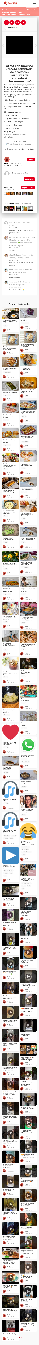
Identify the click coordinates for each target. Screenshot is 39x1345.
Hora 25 (14, 835)
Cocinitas (12, 270)
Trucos (5, 325)
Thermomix (9, 189)
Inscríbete (31, 10)
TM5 (5, 875)
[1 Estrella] (6, 149)
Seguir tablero (27, 188)
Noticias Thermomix (27, 852)
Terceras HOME (25, 761)
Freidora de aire (26, 847)
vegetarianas (25, 323)
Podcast (6, 747)
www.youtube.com (14, 27)
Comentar (29, 179)
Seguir (30, 159)
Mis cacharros (25, 849)
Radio (11, 838)
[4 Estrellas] (11, 149)
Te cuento (24, 759)
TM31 (11, 873)
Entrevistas (7, 835)
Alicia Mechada (14, 237)
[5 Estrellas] (13, 149)
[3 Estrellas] (9, 149)
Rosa (8, 329)
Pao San (12, 223)
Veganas (24, 416)
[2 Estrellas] (7, 149)
